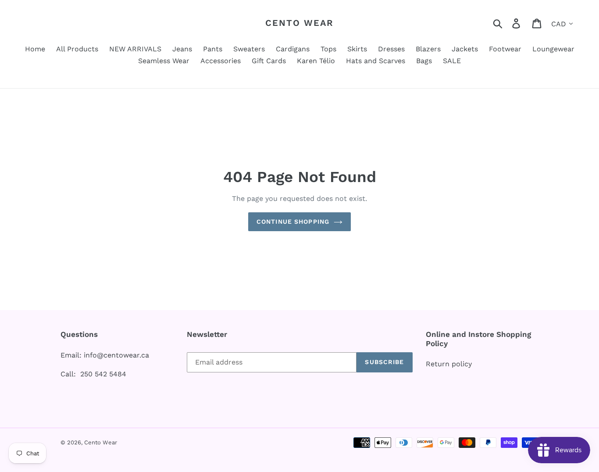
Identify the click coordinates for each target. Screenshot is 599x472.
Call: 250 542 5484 (93, 374)
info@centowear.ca (116, 355)
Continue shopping (293, 221)
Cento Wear (299, 23)
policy (462, 364)
